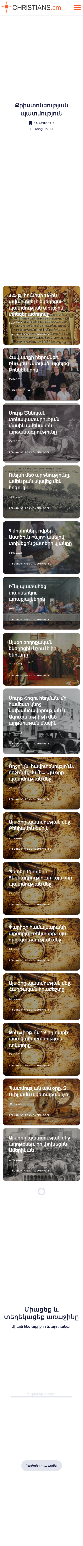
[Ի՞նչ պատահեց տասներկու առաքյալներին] (41, 603)
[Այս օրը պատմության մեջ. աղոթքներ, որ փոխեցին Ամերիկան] (41, 1154)
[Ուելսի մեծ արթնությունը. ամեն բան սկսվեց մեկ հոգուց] (41, 491)
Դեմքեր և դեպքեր (21, 390)
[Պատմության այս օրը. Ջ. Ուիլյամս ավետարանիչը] (41, 1102)
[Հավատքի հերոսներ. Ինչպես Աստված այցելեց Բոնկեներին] (41, 374)
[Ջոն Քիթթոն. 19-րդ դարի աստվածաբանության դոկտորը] (41, 1049)
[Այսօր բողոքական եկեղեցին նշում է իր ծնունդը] (41, 659)
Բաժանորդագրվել (42, 1465)
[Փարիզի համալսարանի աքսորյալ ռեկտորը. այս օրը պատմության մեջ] (41, 944)
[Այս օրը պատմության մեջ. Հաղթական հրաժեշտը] (41, 996)
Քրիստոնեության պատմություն (30, 334)
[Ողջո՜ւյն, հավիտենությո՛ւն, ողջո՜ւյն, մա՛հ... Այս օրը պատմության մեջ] (41, 783)
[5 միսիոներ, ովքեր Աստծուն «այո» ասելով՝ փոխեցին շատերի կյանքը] (41, 547)
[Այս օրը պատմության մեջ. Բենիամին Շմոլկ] (41, 835)
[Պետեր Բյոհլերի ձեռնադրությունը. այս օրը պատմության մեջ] (41, 888)
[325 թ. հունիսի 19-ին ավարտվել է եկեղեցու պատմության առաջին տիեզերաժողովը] (41, 315)
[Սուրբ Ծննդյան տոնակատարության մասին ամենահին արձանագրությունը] (41, 432)
